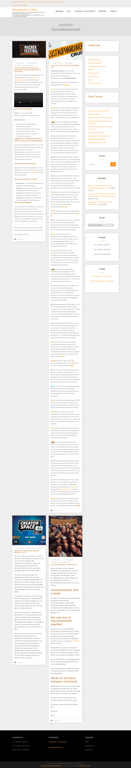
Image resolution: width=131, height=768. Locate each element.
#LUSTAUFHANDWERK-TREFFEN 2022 (64, 565)
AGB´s (87, 742)
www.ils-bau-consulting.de (58, 742)
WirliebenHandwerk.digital (96, 139)
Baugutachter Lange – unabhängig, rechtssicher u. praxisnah (33, 2)
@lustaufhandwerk (65, 489)
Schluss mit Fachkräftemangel (98, 111)
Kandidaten (76, 641)
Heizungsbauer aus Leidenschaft (99, 136)
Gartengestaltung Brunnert (97, 66)
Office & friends (93, 73)
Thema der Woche (28, 65)
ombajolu (20, 239)
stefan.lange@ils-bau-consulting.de (102, 281)
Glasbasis (91, 70)
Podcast (113, 11)
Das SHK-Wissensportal (95, 133)
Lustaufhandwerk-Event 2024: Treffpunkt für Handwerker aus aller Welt (27, 69)
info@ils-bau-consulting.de (102, 276)
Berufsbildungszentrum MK (97, 143)
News (28, 548)
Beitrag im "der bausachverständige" (100, 118)
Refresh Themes (84, 766)
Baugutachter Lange (24, 9)
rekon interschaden (94, 83)
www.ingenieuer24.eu (56, 747)
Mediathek (102, 11)
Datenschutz (89, 746)
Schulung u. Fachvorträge (85, 11)
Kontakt (25, 5)
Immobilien (59, 11)
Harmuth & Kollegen (94, 63)
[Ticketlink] (32, 172)
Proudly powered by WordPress (51, 766)
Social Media (68, 63)
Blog (69, 11)
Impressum (89, 750)
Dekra (90, 80)
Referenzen (16, 5)
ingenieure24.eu (93, 76)
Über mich (60, 2)
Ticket (73, 487)
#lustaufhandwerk (94, 60)
